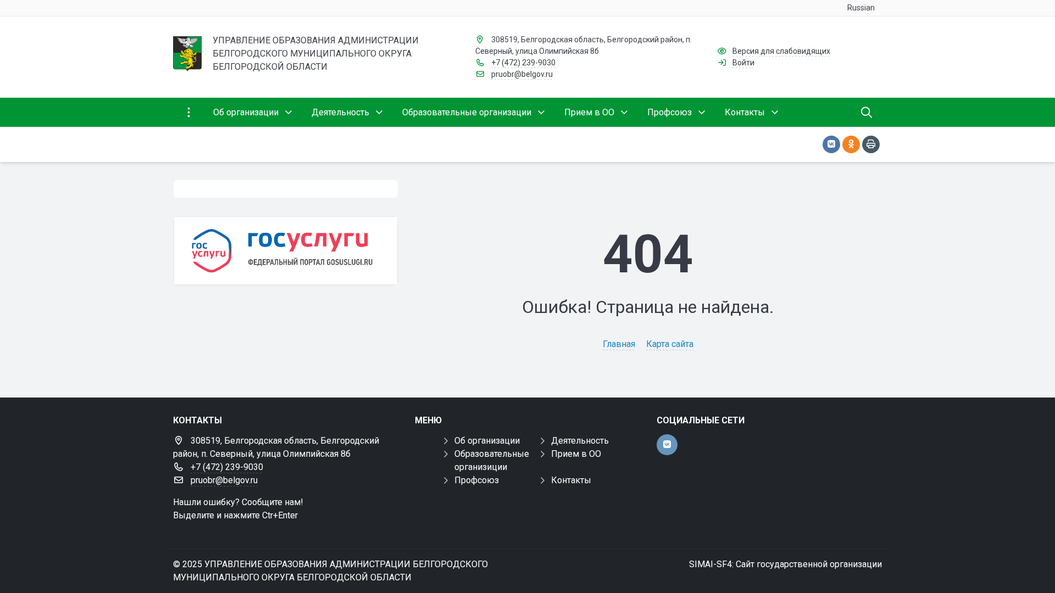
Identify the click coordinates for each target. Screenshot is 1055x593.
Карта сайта (669, 344)
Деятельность (580, 440)
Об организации (487, 440)
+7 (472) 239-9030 (523, 62)
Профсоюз (476, 480)
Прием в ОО (576, 454)
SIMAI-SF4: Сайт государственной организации (785, 564)
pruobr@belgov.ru (522, 74)
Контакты (571, 480)
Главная (619, 344)
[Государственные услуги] (286, 250)
